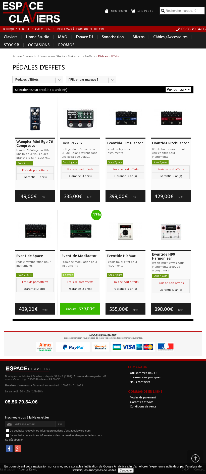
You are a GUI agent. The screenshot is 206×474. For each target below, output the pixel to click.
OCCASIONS (38, 45)
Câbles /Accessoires (170, 37)
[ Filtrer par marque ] (83, 79)
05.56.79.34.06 (21, 401)
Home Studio (37, 37)
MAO (62, 37)
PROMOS (66, 45)
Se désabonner (14, 439)
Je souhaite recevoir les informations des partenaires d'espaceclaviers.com (56, 435)
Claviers (10, 37)
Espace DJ (84, 37)
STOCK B (11, 45)
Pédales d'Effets (27, 79)
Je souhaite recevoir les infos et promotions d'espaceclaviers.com (50, 430)
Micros (138, 37)
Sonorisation (113, 37)
